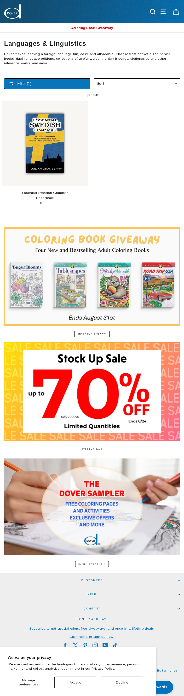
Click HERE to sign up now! (92, 636)
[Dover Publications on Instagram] (95, 645)
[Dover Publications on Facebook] (65, 645)
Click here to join (92, 564)
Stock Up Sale (92, 449)
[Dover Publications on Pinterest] (85, 645)
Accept (75, 682)
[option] (92, 28)
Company (92, 608)
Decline (122, 682)
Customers (92, 580)
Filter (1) (23, 83)
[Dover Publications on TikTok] (115, 645)
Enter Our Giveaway (92, 334)
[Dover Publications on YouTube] (105, 645)
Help (92, 594)
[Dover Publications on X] (75, 645)
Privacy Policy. (103, 668)
